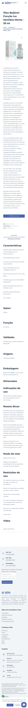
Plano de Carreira (7, 615)
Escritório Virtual (7, 619)
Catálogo (4, 617)
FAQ (3, 641)
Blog (3, 643)
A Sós (3, 632)
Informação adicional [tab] (14, 238)
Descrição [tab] (14, 235)
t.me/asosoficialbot (12, 672)
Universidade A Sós (8, 621)
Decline (18, 705)
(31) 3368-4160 (10, 560)
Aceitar (10, 705)
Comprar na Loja (14, 216)
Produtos (4, 630)
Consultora (5, 613)
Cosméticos (14, 226)
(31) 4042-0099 (10, 565)
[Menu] (25, 2)
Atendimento (6, 639)
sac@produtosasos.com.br (14, 677)
